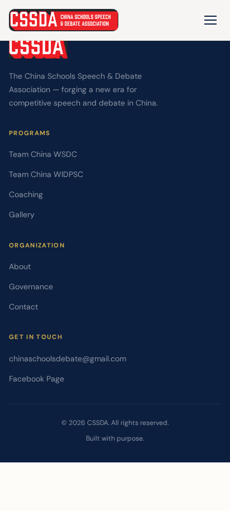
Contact (23, 307)
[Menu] (210, 20)
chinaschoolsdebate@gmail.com (67, 359)
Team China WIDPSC (46, 174)
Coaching (26, 194)
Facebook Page (36, 379)
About (20, 266)
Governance (31, 286)
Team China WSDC (43, 154)
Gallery (22, 214)
